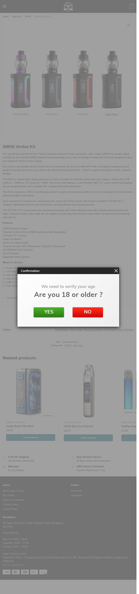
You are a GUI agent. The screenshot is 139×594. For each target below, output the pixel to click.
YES (48, 312)
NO (88, 312)
